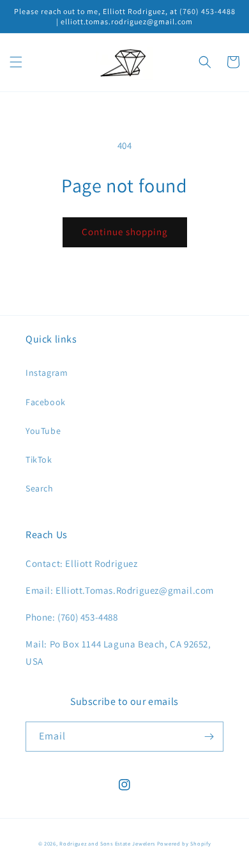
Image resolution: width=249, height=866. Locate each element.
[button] (16, 62)
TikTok (39, 459)
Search (40, 488)
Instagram (47, 372)
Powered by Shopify (184, 843)
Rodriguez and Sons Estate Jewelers (107, 843)
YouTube (43, 431)
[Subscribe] (209, 737)
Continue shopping (125, 232)
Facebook (46, 402)
